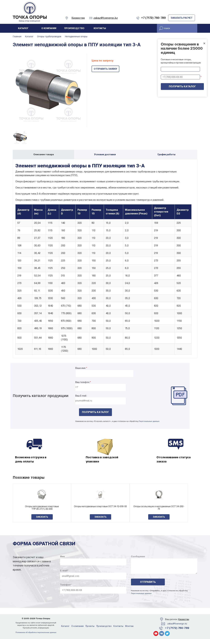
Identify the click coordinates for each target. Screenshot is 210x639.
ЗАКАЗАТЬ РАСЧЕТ (181, 18)
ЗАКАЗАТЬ (42, 517)
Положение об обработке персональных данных (36, 632)
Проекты (89, 626)
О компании (48, 28)
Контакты (100, 28)
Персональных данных (149, 421)
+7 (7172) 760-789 (177, 627)
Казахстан (183, 619)
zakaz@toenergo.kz (177, 623)
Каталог (23, 28)
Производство (74, 28)
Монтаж (129, 626)
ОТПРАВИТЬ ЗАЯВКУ (105, 69)
